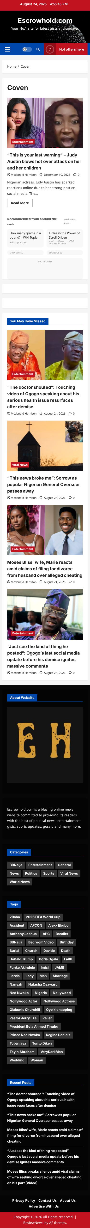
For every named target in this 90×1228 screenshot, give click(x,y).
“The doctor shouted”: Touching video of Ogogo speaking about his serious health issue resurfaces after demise (41, 1099)
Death (66, 951)
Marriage (60, 976)
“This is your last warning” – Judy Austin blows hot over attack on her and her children (44, 161)
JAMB (59, 967)
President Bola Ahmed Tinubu (34, 1026)
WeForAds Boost (70, 221)
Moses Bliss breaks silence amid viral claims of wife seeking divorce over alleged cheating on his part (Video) (44, 1177)
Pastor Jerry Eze (23, 1018)
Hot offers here (71, 49)
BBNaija (16, 865)
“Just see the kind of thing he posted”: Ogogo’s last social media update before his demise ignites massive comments (43, 1156)
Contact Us (47, 1200)
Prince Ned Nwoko (25, 1035)
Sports (48, 873)
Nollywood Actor (23, 1001)
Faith (68, 959)
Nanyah (16, 984)
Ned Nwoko (19, 993)
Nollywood (62, 993)
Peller (47, 1018)
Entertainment (22, 142)
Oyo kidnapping (59, 1009)
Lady (30, 976)
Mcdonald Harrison (23, 175)
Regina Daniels (58, 1035)
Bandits (62, 934)
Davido (49, 951)
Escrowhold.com (45, 20)
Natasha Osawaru (43, 984)
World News (20, 882)
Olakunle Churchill (25, 1009)
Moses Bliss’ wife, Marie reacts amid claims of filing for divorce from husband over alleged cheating (44, 569)
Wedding (17, 1060)
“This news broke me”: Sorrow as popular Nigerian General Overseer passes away (43, 484)
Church (31, 951)
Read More (22, 203)
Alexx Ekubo (58, 925)
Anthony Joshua (23, 934)
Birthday (67, 942)
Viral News (20, 465)
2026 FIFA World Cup (43, 917)
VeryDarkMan (52, 1052)
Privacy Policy (23, 1200)
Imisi (45, 967)
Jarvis (15, 976)
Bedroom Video (41, 942)
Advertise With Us (44, 1206)
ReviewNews (33, 1222)
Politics (31, 873)
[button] (7, 49)
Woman (36, 1060)
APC (46, 934)
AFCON (36, 925)
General (64, 865)
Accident (17, 925)
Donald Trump (21, 959)
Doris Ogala (48, 959)
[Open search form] (38, 49)
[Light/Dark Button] (27, 49)
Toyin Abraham (22, 1052)
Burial (14, 951)
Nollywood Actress (59, 1001)
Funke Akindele (22, 967)
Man (43, 976)
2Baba (15, 917)
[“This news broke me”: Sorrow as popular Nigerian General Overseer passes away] (45, 446)
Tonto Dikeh (42, 1043)
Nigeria (41, 993)
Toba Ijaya (18, 1043)
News (14, 873)
